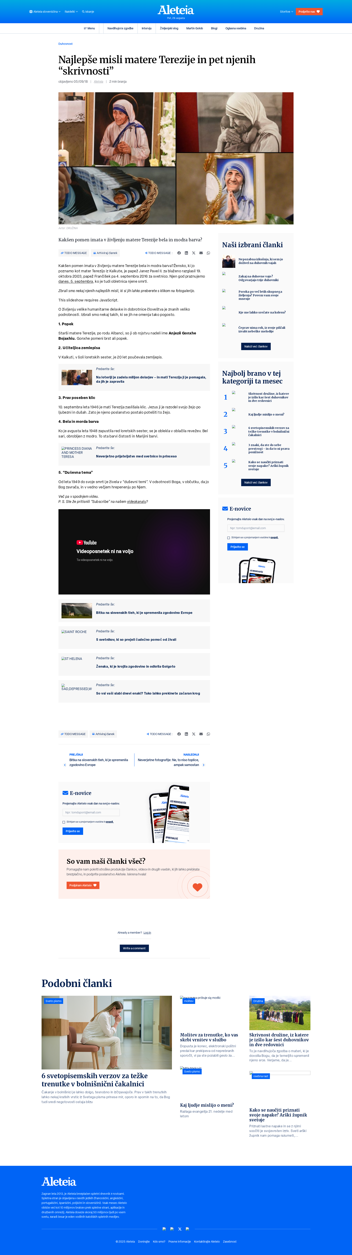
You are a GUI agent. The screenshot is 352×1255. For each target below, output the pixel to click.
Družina (259, 28)
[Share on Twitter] (193, 253)
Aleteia (98, 81)
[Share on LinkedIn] (186, 253)
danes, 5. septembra (75, 281)
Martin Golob (194, 28)
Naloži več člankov (255, 346)
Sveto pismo (54, 1001)
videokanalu (136, 501)
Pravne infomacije (179, 1241)
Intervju (147, 28)
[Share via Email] (201, 253)
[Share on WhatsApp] (208, 253)
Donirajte (144, 1241)
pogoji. (110, 821)
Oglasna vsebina (236, 28)
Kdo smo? (159, 1241)
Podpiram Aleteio (80, 885)
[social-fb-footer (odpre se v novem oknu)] (172, 1229)
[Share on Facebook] (179, 253)
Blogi (214, 28)
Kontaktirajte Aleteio (207, 1241)
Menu (91, 28)
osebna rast (260, 1076)
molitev (189, 1001)
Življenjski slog (169, 28)
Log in (147, 932)
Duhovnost (65, 44)
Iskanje (89, 11)
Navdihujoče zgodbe (120, 28)
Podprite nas (307, 11)
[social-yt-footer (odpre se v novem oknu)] (164, 1229)
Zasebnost (229, 1241)
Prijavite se (73, 831)
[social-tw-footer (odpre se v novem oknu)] (180, 1229)
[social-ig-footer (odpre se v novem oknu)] (187, 1229)
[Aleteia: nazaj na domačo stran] (176, 9)
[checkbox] (64, 822)
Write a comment (134, 948)
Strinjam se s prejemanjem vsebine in (90, 821)
